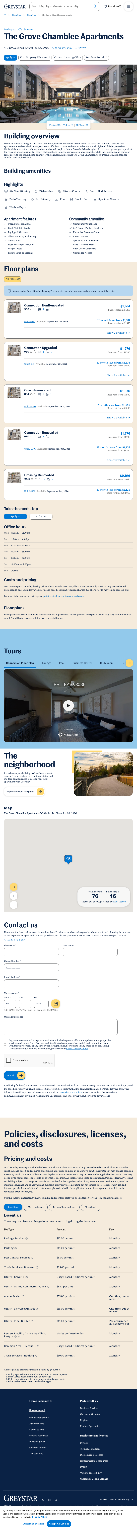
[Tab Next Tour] (129, 663)
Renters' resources (38, 1435)
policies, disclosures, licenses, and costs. (63, 596)
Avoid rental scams (39, 1417)
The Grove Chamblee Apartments (57, 15)
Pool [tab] (61, 663)
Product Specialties (90, 1426)
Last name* (69, 945)
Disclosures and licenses (94, 1435)
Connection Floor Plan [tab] (20, 663)
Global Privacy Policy (77, 1048)
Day (21, 997)
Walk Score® (119, 901)
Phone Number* (12, 961)
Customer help (36, 1423)
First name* (10, 945)
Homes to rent (37, 1410)
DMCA (83, 1467)
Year (36, 997)
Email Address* (12, 977)
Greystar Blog (36, 1453)
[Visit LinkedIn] (49, 1499)
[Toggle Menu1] (128, 6)
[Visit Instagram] (42, 1499)
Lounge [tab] (46, 663)
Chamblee (16, 15)
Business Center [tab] (82, 663)
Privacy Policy (39, 1517)
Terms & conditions (90, 1449)
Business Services (89, 1408)
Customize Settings (33, 1523)
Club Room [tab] (106, 663)
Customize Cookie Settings (94, 1479)
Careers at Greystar (90, 1414)
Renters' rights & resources (94, 1461)
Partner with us (89, 1401)
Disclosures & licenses (91, 1455)
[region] (68, 1518)
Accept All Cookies (59, 1523)
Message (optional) (13, 1017)
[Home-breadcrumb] (5, 15)
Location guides (37, 1441)
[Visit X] (56, 1499)
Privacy (84, 1443)
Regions (84, 1420)
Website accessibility (91, 1473)
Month (7, 997)
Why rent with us (37, 1447)
